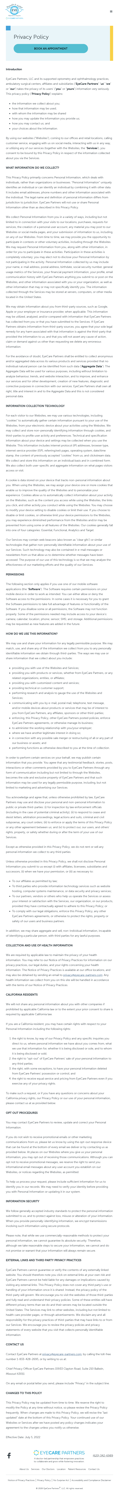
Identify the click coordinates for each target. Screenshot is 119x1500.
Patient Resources (77, 1469)
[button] (111, 11)
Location (61, 1469)
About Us (24, 1469)
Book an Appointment (51, 48)
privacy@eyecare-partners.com (82, 975)
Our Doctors (48, 1469)
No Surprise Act (61, 1480)
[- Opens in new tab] (59, 1452)
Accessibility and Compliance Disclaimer (91, 1480)
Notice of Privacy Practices (21, 1480)
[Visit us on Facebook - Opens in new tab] (9, 1455)
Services (35, 1469)
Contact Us (93, 1469)
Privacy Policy (44, 1480)
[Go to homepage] (14, 12)
